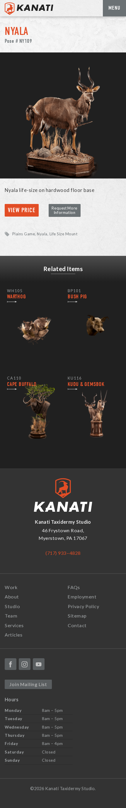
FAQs (74, 587)
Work (11, 587)
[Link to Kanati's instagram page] (24, 664)
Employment (82, 596)
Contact (77, 625)
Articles (13, 634)
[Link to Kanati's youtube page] (39, 664)
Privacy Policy (83, 606)
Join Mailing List (28, 684)
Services (14, 625)
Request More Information (64, 210)
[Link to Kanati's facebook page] (10, 664)
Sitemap (77, 615)
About (12, 596)
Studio (12, 606)
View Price (22, 210)
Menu (114, 8)
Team (11, 615)
